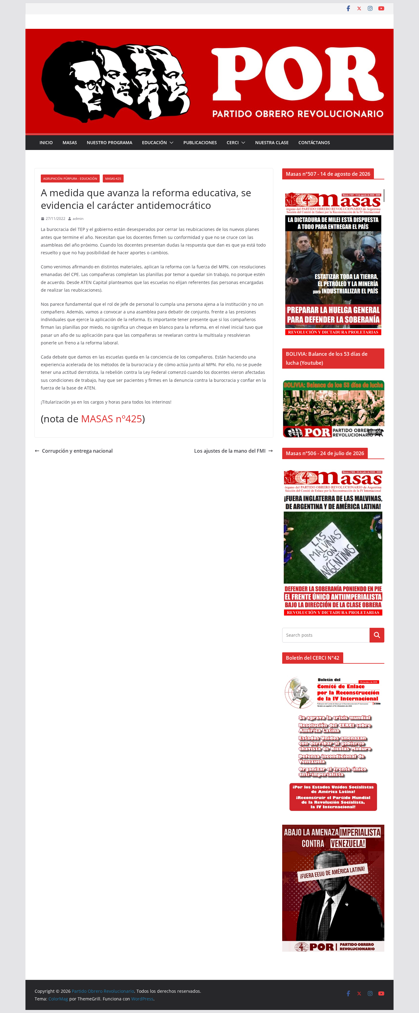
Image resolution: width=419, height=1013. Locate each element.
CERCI (233, 142)
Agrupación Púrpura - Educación (70, 178)
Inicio (46, 142)
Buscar (377, 634)
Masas (70, 142)
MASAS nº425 (111, 418)
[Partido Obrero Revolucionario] (209, 33)
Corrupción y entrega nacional (77, 450)
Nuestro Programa (109, 142)
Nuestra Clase (272, 142)
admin (78, 218)
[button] (170, 142)
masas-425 (113, 178)
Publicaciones (200, 142)
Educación (154, 142)
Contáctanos (314, 142)
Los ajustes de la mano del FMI (230, 450)
